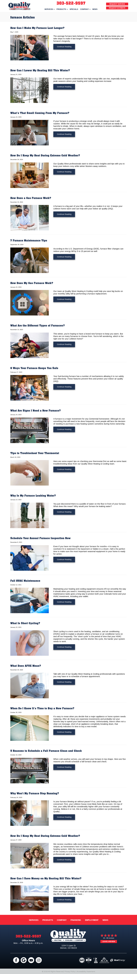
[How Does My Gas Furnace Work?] (29, 302)
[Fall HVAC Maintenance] (29, 600)
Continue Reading (66, 47)
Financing (76, 920)
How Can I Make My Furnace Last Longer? (37, 28)
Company (84, 9)
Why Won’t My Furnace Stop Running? (34, 793)
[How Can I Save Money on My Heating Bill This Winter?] (29, 898)
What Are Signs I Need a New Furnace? (35, 410)
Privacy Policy (69, 972)
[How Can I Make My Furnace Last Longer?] (29, 47)
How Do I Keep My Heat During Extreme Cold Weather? (45, 155)
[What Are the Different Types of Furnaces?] (29, 345)
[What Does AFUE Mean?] (29, 685)
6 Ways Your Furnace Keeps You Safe (34, 368)
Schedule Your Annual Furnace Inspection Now (40, 538)
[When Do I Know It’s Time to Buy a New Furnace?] (29, 728)
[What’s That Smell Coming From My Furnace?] (29, 132)
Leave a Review (108, 941)
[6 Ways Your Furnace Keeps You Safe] (29, 388)
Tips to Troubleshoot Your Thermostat (34, 453)
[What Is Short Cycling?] (29, 643)
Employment (91, 920)
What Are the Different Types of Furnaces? (37, 325)
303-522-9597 (71, 3)
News (94, 9)
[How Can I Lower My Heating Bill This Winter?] (29, 90)
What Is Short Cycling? (25, 623)
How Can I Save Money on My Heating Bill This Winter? (45, 878)
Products (61, 9)
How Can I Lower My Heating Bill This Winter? (40, 70)
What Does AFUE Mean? (25, 666)
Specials (74, 9)
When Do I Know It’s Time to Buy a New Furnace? (42, 708)
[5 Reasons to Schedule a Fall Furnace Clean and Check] (29, 770)
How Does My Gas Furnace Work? (31, 283)
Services (48, 9)
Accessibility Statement (86, 972)
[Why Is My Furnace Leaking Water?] (29, 515)
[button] (54, 9)
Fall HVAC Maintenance (25, 581)
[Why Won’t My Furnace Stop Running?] (29, 813)
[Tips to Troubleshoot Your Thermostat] (29, 473)
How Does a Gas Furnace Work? (30, 198)
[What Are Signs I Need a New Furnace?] (29, 430)
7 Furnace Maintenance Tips (28, 240)
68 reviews (110, 938)
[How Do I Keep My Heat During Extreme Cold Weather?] (29, 175)
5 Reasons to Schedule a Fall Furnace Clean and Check (46, 751)
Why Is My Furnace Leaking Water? (33, 495)
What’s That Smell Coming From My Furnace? (39, 113)
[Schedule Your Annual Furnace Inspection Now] (29, 558)
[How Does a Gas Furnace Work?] (29, 217)
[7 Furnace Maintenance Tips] (29, 260)
